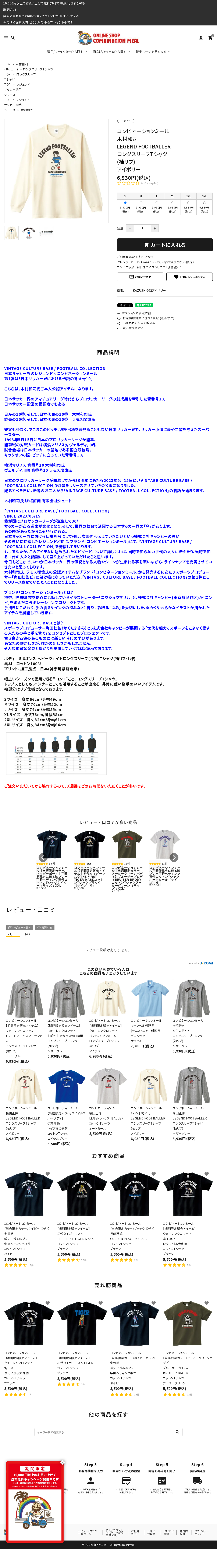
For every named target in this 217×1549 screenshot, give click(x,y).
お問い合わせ (140, 276)
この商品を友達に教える (136, 323)
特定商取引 (184, 1532)
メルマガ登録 (169, 1532)
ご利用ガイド (135, 1532)
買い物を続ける (130, 328)
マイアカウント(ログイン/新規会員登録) (115, 1532)
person (200, 37)
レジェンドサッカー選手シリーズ (17, 89)
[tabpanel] (56, 171)
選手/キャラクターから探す (65, 51)
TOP (7, 64)
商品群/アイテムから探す (109, 51)
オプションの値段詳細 (134, 313)
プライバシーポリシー (202, 1532)
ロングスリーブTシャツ (38, 69)
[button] (43, 857)
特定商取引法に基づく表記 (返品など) (145, 318)
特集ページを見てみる (151, 51)
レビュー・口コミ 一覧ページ (87, 1532)
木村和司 (27, 110)
